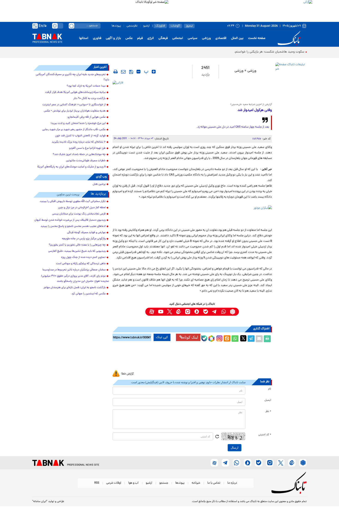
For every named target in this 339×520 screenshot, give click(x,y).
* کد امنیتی (264, 435)
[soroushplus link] (196, 312)
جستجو (163, 483)
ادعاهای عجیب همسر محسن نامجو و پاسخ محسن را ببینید (73, 226)
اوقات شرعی (113, 483)
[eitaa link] (178, 312)
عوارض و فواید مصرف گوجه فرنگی (86, 233)
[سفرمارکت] (192, 357)
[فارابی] (192, 90)
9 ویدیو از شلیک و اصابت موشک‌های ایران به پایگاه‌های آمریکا (71, 167)
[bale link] (205, 312)
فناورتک (160, 26)
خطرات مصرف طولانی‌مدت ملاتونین (86, 161)
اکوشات (175, 26)
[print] (115, 71)
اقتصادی (220, 38)
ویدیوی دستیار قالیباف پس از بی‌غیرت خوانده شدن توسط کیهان (70, 220)
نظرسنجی (132, 26)
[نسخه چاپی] (267, 338)
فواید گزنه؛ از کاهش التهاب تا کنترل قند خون (80, 136)
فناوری (97, 38)
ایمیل (268, 400)
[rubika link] (232, 312)
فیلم (140, 38)
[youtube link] (161, 312)
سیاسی (192, 38)
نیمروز (189, 26)
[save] (131, 71)
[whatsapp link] (223, 312)
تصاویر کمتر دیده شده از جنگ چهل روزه (83, 257)
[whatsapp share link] (235, 338)
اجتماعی (177, 38)
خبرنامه (196, 483)
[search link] (71, 26)
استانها (83, 38)
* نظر (268, 411)
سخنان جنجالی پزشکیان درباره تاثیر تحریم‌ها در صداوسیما (74, 270)
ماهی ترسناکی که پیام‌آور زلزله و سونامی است (81, 264)
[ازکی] (240, 9)
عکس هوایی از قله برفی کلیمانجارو (87, 117)
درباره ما (232, 483)
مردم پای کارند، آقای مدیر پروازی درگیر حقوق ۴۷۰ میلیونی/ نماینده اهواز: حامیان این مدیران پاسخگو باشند (75, 278)
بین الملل (237, 38)
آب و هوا (133, 483)
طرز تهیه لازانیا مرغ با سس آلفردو (87, 148)
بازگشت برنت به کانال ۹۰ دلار (89, 98)
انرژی (150, 38)
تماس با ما (213, 483)
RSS (96, 483)
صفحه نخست (256, 38)
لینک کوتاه (190, 337)
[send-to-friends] (123, 71)
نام (269, 389)
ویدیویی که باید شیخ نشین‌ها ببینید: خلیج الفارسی (77, 251)
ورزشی (206, 38)
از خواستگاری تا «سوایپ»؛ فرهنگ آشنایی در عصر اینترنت (74, 105)
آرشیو (146, 26)
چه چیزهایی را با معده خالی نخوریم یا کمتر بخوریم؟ (77, 245)
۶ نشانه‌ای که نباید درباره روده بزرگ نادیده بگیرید (79, 142)
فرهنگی (163, 38)
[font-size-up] (154, 71)
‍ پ (145, 71)
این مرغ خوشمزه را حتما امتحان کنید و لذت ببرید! (78, 123)
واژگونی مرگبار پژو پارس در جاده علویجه (84, 239)
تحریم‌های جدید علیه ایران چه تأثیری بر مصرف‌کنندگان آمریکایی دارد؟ (72, 77)
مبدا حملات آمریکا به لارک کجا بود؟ (86, 86)
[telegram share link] (251, 338)
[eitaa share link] (226, 338)
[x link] (169, 312)
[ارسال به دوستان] (259, 338)
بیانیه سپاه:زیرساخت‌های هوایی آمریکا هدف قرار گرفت (75, 92)
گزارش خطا (127, 374)
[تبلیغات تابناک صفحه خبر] (290, 85)
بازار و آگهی (113, 38)
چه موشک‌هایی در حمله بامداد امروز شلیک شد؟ (79, 154)
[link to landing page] (290, 38)
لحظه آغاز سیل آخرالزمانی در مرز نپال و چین (82, 208)
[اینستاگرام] (218, 337)
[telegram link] (214, 312)
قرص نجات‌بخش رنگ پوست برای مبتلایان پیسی (79, 214)
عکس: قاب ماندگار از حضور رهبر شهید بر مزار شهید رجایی (74, 130)
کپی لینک (162, 337)
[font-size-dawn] (138, 71)
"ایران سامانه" (39, 502)
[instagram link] (187, 312)
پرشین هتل (99, 184)
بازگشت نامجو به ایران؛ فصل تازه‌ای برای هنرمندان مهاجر (75, 288)
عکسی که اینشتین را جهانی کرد (88, 294)
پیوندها (116, 26)
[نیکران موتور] (192, 215)
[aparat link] (152, 312)
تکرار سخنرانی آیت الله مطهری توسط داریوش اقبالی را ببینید (73, 201)
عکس (129, 38)
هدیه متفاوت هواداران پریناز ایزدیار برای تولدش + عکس (75, 111)
